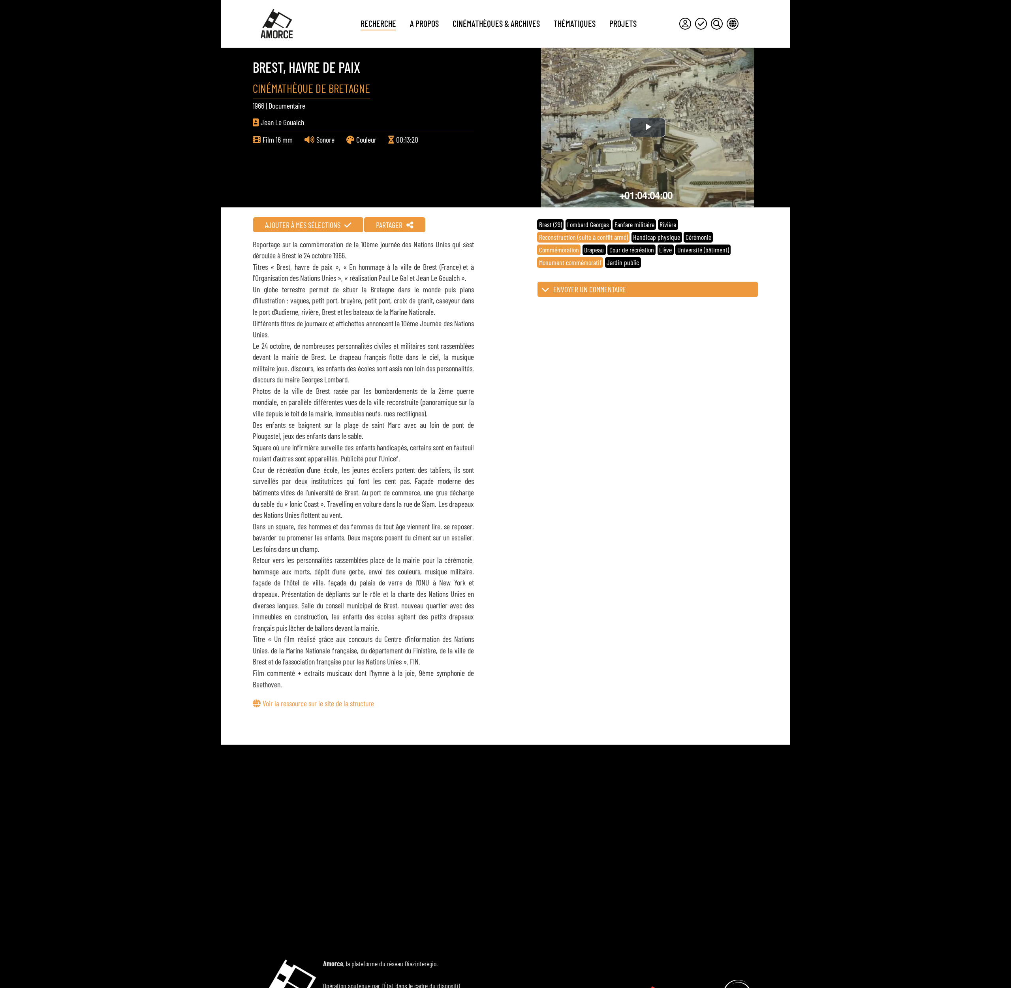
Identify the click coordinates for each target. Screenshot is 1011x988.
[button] (647, 289)
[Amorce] (276, 23)
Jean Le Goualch (282, 122)
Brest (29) (550, 224)
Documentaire (287, 105)
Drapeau (594, 249)
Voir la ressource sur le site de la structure (318, 703)
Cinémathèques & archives (496, 23)
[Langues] (733, 24)
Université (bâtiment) (703, 249)
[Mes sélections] (701, 24)
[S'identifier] (685, 24)
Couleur (366, 139)
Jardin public (623, 262)
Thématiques (575, 23)
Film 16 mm (278, 139)
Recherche (378, 23)
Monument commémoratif (570, 262)
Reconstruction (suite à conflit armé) (583, 237)
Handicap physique (656, 237)
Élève (665, 249)
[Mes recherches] (717, 24)
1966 (258, 105)
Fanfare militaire (634, 224)
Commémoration (559, 249)
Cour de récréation (631, 249)
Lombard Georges (588, 224)
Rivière (668, 224)
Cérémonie (698, 237)
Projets (623, 23)
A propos (424, 23)
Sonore (325, 139)
